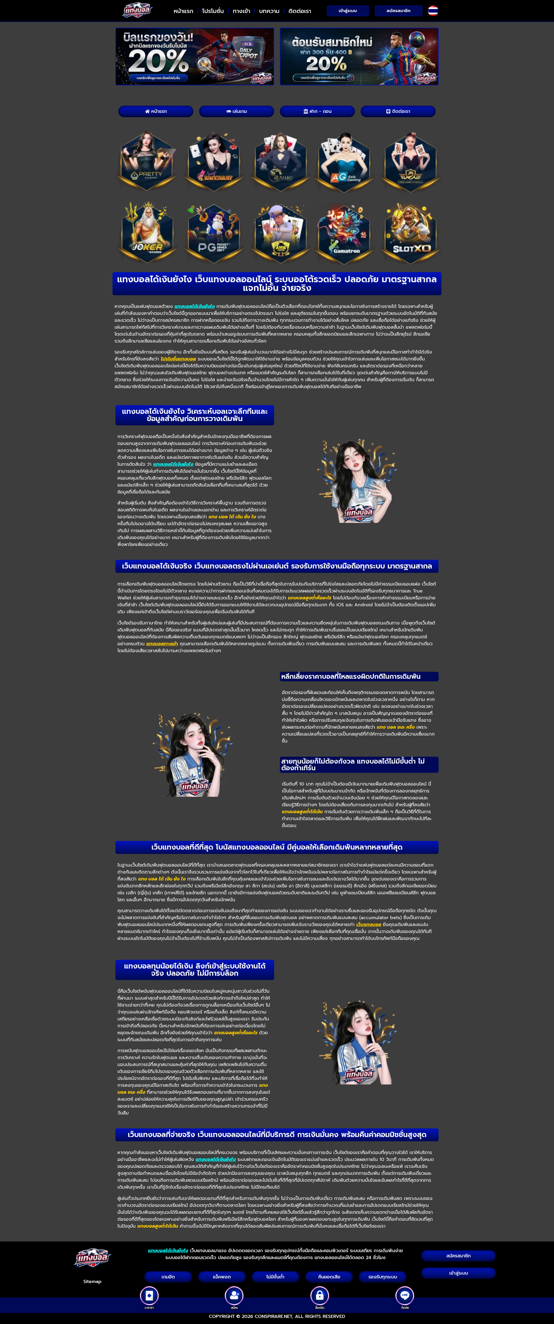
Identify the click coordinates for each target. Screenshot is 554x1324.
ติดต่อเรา (300, 11)
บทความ (269, 11)
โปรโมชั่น (213, 11)
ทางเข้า (241, 11)
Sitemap (92, 1281)
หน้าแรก (183, 11)
